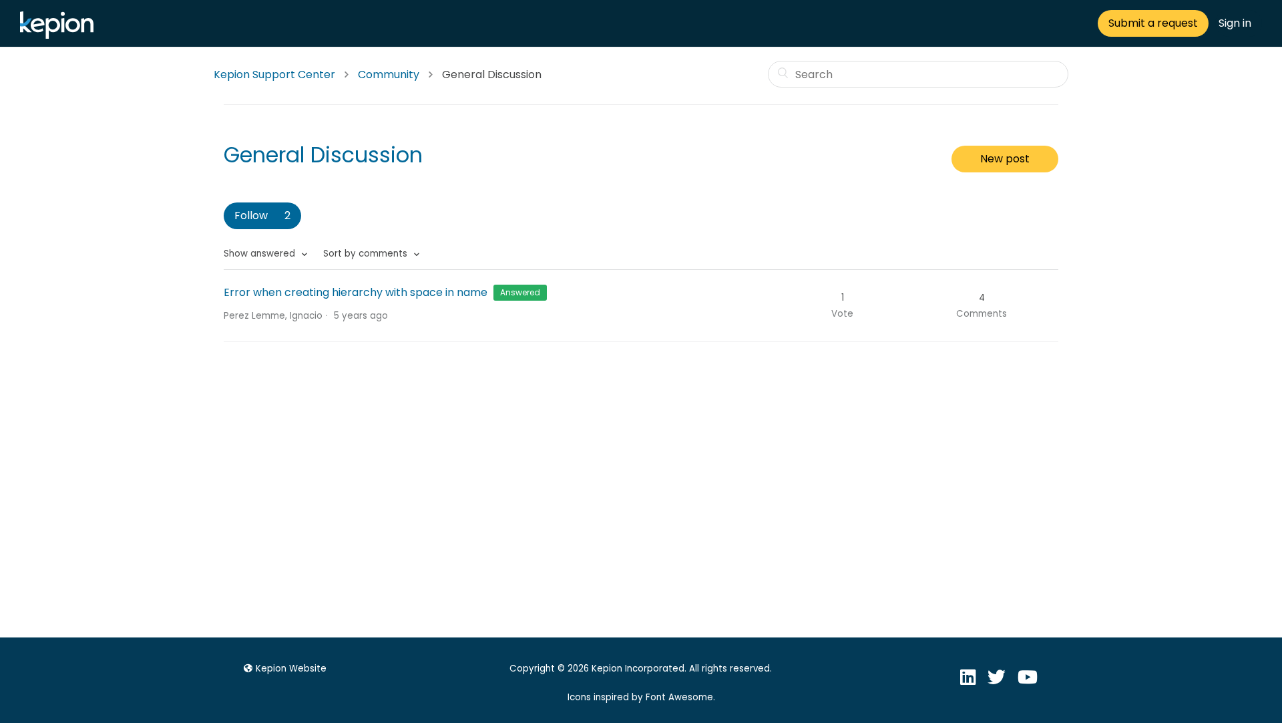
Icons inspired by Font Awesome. (641, 697)
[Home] (60, 35)
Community (388, 74)
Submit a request (1153, 23)
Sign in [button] (1235, 23)
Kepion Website (291, 668)
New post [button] (1005, 158)
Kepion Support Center (274, 74)
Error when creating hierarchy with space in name (355, 292)
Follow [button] (251, 215)
